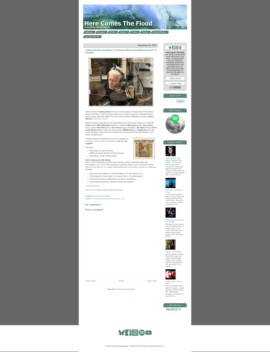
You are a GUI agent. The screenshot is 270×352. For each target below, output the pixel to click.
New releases (115, 199)
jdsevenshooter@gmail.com (96, 167)
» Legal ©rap (175, 83)
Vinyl (122, 199)
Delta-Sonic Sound (100, 119)
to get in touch (100, 165)
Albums (89, 32)
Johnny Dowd (105, 199)
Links (134, 32)
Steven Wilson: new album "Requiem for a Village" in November (174, 160)
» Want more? (175, 78)
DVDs (112, 32)
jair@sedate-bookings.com (138, 167)
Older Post (152, 281)
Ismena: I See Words (173, 252)
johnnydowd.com (93, 186)
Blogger (162, 346)
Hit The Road (95, 199)
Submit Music (159, 32)
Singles (101, 32)
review (92, 190)
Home (121, 281)
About (145, 32)
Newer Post (90, 281)
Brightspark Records (93, 141)
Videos (123, 32)
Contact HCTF (92, 36)
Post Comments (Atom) (126, 289)
